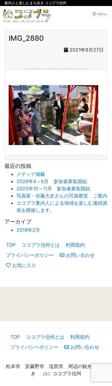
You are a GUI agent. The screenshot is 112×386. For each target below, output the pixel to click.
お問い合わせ (80, 255)
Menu (101, 14)
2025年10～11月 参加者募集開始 (53, 189)
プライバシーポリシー (30, 255)
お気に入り (23, 265)
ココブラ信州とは (41, 245)
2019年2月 (28, 230)
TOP (11, 245)
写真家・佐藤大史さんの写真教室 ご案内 (61, 196)
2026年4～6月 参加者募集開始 (51, 181)
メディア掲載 (30, 174)
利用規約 (75, 245)
